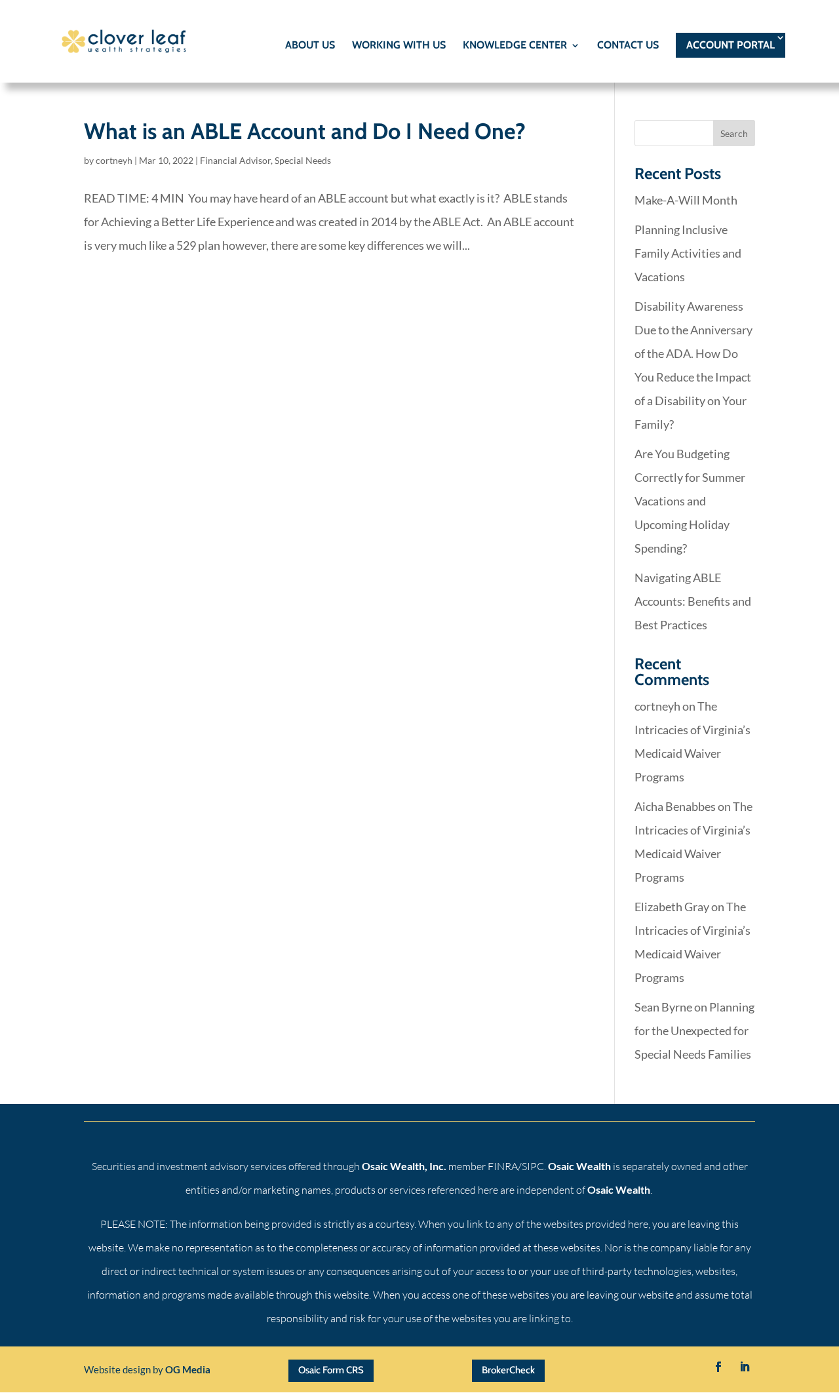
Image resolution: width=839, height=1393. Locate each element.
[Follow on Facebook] (718, 1366)
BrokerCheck (508, 1370)
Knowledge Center (515, 46)
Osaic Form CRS (331, 1370)
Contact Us (628, 46)
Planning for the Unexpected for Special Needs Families (694, 1030)
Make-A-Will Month (685, 200)
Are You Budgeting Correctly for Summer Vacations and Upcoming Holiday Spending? (689, 500)
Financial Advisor (235, 160)
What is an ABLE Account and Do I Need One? (305, 131)
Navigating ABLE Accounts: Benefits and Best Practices (692, 601)
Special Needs (303, 160)
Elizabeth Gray (671, 906)
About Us (310, 46)
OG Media (187, 1369)
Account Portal (730, 45)
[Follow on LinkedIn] (744, 1366)
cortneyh (114, 160)
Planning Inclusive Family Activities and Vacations (687, 253)
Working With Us (399, 46)
